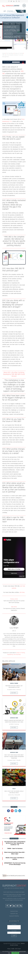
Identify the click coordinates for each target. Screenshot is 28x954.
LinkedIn (14, 1)
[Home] (10, 6)
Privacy (8, 948)
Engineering (10, 654)
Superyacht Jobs (14, 913)
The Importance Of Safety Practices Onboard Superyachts (14, 608)
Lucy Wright (14, 628)
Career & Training (20, 652)
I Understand (15, 952)
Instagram (16, 1)
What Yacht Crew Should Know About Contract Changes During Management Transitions (14, 756)
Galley (14, 788)
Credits (12, 948)
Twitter (11, 1)
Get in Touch (18, 948)
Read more (13, 692)
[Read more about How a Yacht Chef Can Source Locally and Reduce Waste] (14, 777)
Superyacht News (14, 718)
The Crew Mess (17, 654)
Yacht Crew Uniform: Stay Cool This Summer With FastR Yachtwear (14, 600)
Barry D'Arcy (11, 794)
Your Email (14, 931)
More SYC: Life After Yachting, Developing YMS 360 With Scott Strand (14, 374)
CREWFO (12, 724)
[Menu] (24, 5)
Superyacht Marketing (14, 916)
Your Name (14, 924)
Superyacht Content (12, 689)
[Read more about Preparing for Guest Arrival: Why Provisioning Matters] (14, 672)
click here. (22, 592)
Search (19, 1)
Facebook (9, 1)
